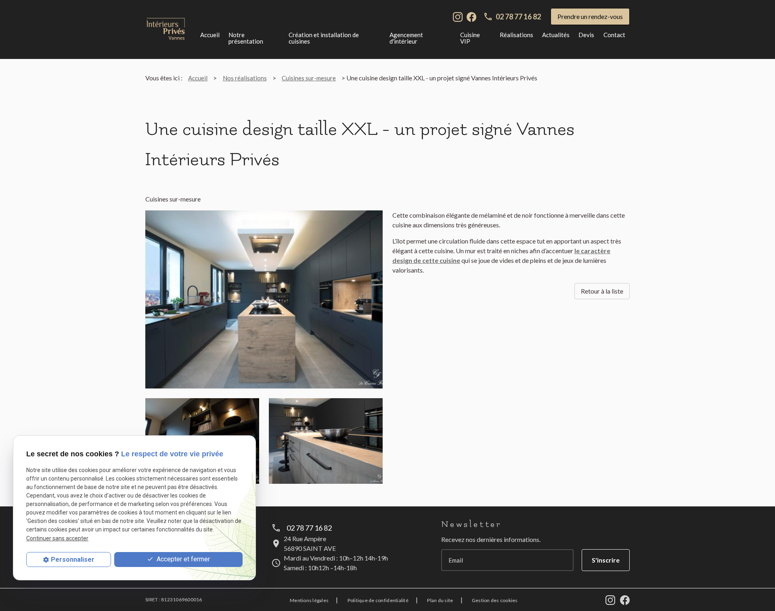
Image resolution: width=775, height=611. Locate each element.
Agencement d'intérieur (406, 38)
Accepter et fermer (182, 559)
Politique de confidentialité (378, 600)
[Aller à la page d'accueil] (165, 29)
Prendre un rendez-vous (590, 16)
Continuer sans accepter (57, 538)
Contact (614, 34)
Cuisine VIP (470, 38)
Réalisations (516, 34)
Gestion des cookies (495, 600)
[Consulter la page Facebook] (471, 16)
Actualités (556, 34)
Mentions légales (309, 600)
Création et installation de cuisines (324, 38)
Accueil (210, 34)
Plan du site (440, 600)
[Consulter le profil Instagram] (458, 16)
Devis (586, 34)
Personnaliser (72, 559)
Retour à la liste (602, 291)
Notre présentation (245, 38)
